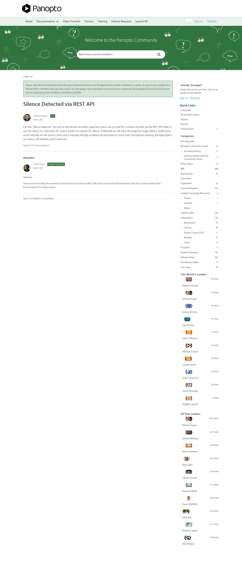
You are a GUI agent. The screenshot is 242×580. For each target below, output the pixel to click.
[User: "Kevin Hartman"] (189, 445)
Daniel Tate (188, 325)
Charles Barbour (190, 438)
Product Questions (199, 252)
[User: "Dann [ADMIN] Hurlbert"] (189, 498)
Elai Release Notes (199, 262)
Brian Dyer (187, 464)
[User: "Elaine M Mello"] (189, 485)
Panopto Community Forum (199, 146)
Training (102, 21)
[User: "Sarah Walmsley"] (189, 385)
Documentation (46, 21)
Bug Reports (199, 173)
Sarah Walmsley (190, 391)
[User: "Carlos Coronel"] (189, 472)
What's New (199, 164)
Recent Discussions (190, 114)
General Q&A (199, 212)
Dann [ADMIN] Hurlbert (190, 504)
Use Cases (199, 267)
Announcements (201, 151)
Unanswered (199, 128)
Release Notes (199, 257)
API (32, 145)
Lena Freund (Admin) (190, 378)
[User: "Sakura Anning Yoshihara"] (189, 306)
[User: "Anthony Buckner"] (27, 117)
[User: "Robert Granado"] (189, 279)
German (201, 203)
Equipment (199, 183)
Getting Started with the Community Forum (201, 157)
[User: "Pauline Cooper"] (189, 524)
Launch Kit (142, 21)
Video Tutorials (71, 21)
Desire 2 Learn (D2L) (201, 232)
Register (212, 21)
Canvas (201, 227)
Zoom (201, 242)
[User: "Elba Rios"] (186, 511)
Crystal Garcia (189, 364)
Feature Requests (121, 21)
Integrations (199, 217)
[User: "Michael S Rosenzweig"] (189, 345)
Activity (184, 119)
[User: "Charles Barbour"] (189, 432)
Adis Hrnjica (188, 544)
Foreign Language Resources (199, 193)
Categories (186, 110)
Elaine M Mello (189, 491)
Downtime (186, 178)
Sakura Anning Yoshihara (190, 312)
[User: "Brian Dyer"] (187, 459)
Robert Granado (190, 285)
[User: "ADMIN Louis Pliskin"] (189, 398)
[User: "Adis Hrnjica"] (187, 538)
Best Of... (185, 124)
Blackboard (201, 222)
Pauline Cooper (190, 530)
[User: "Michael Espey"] (189, 293)
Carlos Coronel (189, 478)
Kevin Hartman (190, 451)
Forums (89, 21)
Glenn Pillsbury (189, 338)
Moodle (201, 237)
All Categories (187, 141)
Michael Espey (189, 299)
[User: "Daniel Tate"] (187, 319)
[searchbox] (121, 54)
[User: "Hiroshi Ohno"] (27, 168)
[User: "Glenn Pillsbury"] (189, 332)
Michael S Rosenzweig (190, 351)
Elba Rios (186, 517)
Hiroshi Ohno (38, 164)
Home (28, 21)
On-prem (199, 247)
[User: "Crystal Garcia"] (188, 358)
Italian (187, 208)
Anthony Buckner (40, 116)
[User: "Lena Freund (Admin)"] (189, 372)
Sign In (198, 21)
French (201, 198)
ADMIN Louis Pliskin (190, 404)
